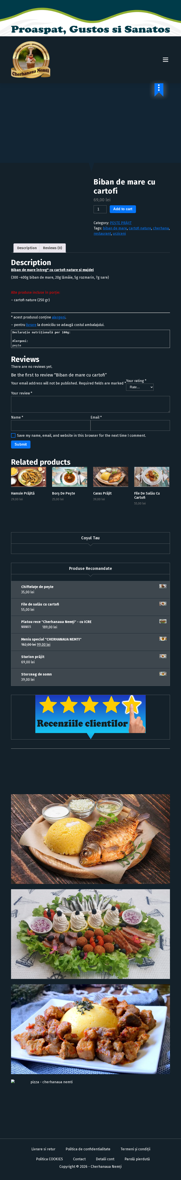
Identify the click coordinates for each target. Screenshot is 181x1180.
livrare (31, 325)
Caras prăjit (102, 493)
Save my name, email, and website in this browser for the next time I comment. (81, 435)
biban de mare (115, 228)
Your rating (136, 381)
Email (96, 417)
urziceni (119, 233)
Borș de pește (63, 493)
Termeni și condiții (135, 1149)
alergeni (58, 317)
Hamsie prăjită (23, 493)
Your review (21, 393)
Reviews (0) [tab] (52, 248)
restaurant (102, 233)
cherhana (161, 228)
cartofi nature (140, 228)
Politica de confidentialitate (88, 1149)
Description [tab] (27, 248)
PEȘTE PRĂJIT (121, 223)
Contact (79, 1159)
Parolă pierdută (137, 1159)
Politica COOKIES (49, 1159)
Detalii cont (105, 1159)
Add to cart (122, 209)
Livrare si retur (43, 1149)
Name (17, 417)
